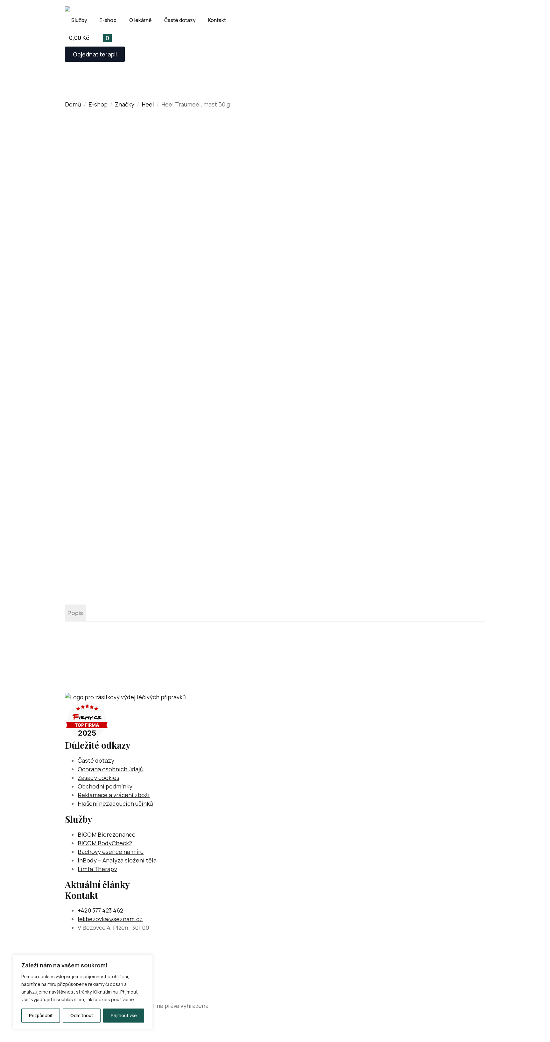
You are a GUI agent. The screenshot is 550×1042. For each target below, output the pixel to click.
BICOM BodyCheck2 (105, 843)
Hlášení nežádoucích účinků (115, 803)
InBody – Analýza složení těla (117, 860)
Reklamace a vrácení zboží (114, 795)
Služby (79, 20)
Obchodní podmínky (105, 786)
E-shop (108, 20)
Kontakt (217, 20)
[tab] (75, 613)
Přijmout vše (124, 1015)
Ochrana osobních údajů (111, 769)
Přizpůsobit (41, 1015)
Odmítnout (81, 1015)
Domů (73, 104)
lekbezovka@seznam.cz (110, 919)
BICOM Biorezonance (107, 834)
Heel (148, 104)
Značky (124, 104)
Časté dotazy (179, 20)
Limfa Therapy (97, 869)
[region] (83, 992)
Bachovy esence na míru (111, 851)
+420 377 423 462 (100, 910)
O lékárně (140, 20)
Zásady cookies (98, 778)
